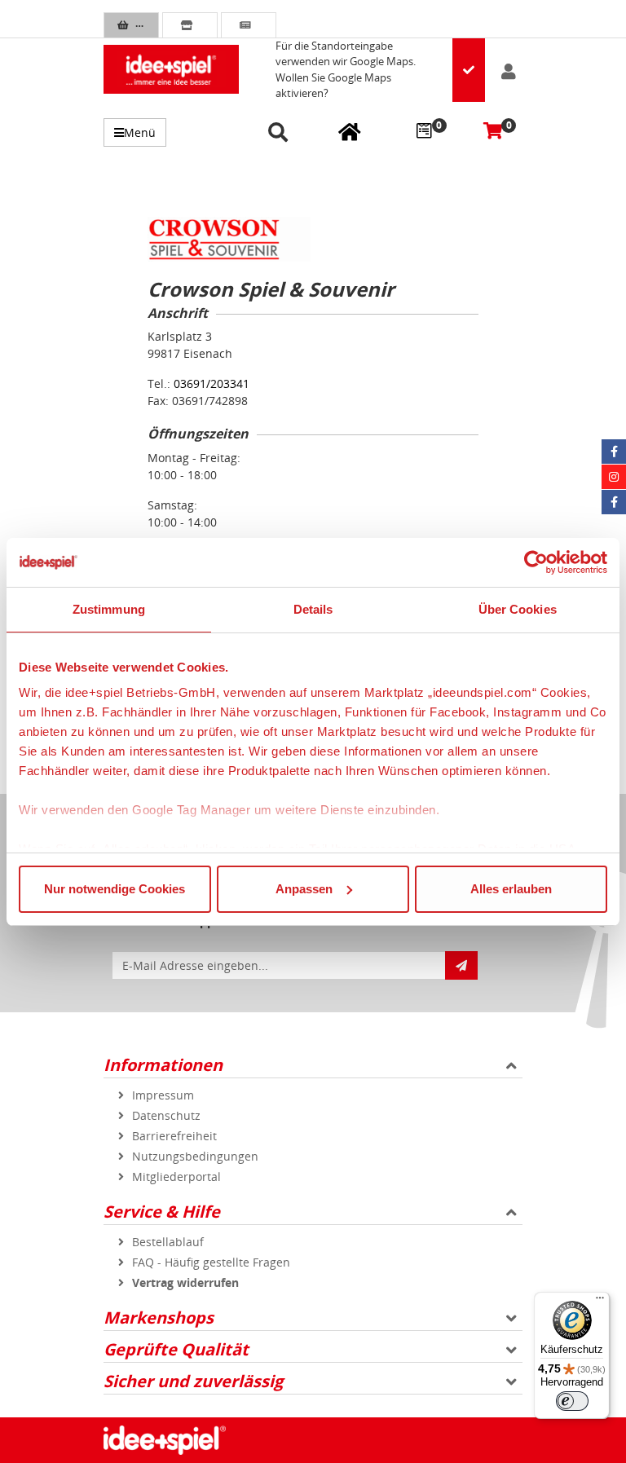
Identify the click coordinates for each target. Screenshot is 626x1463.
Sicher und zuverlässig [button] (193, 1381)
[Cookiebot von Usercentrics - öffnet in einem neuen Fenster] (536, 562)
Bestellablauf (168, 1241)
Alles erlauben (511, 889)
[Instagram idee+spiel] (614, 477)
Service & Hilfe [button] (162, 1212)
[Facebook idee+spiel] (614, 451)
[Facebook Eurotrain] (614, 502)
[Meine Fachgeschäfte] (349, 131)
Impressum (163, 1095)
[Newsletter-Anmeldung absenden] (461, 965)
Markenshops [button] (159, 1318)
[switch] (572, 1401)
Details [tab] (313, 609)
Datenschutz (166, 1115)
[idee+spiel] (171, 69)
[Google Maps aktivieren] (468, 70)
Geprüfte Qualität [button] (176, 1349)
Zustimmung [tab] (109, 609)
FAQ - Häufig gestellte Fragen (211, 1262)
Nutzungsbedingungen (195, 1156)
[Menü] (600, 1301)
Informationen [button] (163, 1065)
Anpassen (304, 889)
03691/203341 (211, 383)
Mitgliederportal (176, 1176)
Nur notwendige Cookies (114, 889)
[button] (281, 133)
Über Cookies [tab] (517, 609)
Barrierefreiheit (174, 1136)
